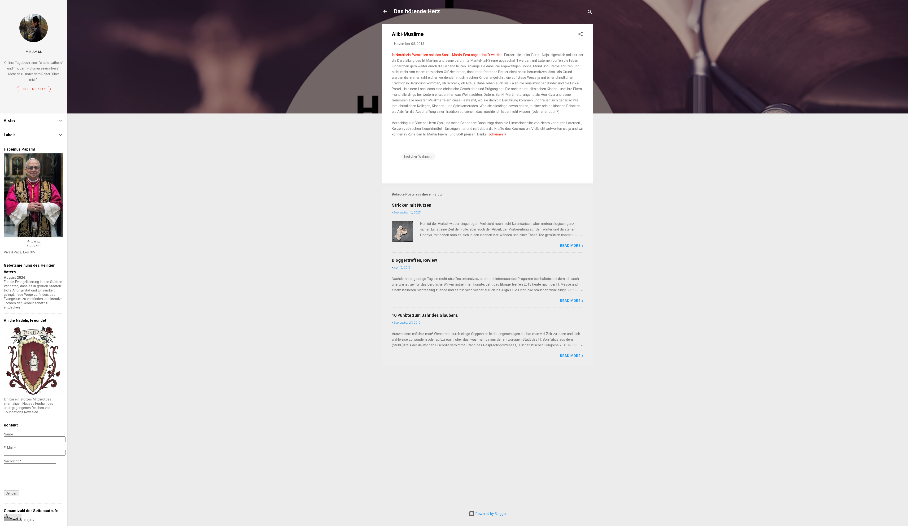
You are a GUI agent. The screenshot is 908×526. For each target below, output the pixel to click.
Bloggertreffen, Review (414, 260)
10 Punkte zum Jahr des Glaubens (425, 315)
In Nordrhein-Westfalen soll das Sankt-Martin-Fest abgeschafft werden (447, 55)
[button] (580, 35)
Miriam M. (34, 51)
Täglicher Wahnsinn (418, 156)
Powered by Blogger (490, 514)
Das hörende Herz (417, 11)
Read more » (571, 245)
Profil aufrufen (34, 89)
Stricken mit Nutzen (411, 205)
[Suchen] (590, 13)
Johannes (496, 134)
